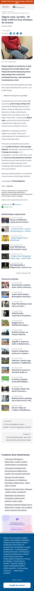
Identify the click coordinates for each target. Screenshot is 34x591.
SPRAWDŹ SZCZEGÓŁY (17, 529)
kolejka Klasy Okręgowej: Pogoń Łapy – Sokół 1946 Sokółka (20, 258)
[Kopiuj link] (11, 33)
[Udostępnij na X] (17, 33)
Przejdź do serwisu (17, 585)
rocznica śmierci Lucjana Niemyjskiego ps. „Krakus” (20, 230)
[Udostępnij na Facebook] (21, 33)
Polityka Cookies (17, 580)
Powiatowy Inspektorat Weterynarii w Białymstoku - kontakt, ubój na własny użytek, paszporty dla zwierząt (18, 507)
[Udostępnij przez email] (14, 33)
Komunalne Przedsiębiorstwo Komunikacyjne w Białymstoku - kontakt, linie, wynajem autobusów (17, 471)
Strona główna (5, 11)
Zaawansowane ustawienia (13, 572)
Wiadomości (11, 11)
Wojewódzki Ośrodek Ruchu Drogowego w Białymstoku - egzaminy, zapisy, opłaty (15, 498)
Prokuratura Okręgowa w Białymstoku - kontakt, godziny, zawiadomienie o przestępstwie (16, 462)
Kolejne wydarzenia (22, 273)
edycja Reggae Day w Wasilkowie (19, 239)
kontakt (19, 196)
